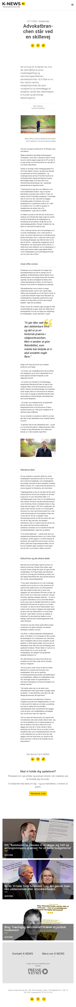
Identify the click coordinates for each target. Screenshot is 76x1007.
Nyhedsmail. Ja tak (38, 794)
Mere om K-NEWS (53, 953)
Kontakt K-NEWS (22, 953)
